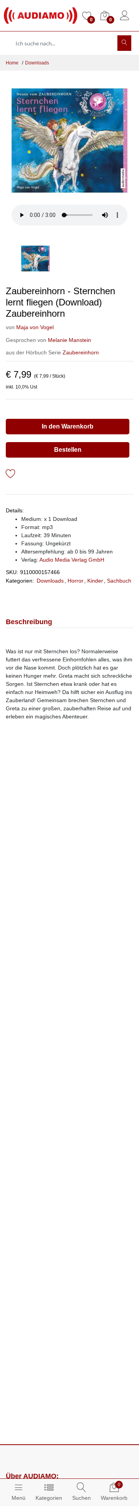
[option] (69, 140)
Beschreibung (29, 622)
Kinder (95, 581)
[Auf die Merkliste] (10, 474)
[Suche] (124, 43)
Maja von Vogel (35, 327)
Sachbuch (119, 581)
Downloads (37, 63)
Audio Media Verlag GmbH (71, 560)
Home (12, 63)
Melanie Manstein (69, 340)
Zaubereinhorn (81, 352)
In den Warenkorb (67, 426)
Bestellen (67, 449)
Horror (75, 581)
